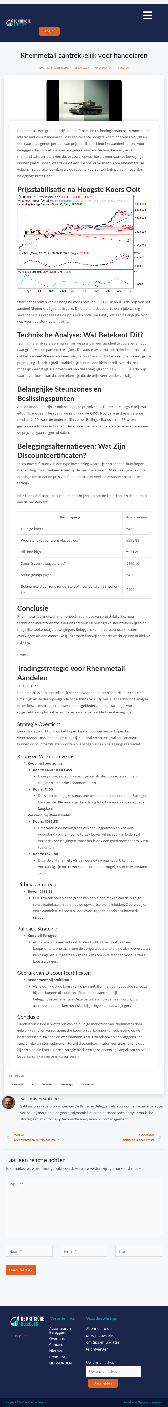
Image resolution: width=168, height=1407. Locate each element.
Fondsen (123, 67)
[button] (18, 1084)
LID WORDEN (60, 1363)
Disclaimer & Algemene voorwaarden (143, 1402)
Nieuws (55, 1351)
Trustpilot (18, 1335)
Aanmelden (103, 1383)
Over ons (57, 1338)
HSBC (31, 654)
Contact (55, 1345)
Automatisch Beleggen (60, 1330)
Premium (57, 1357)
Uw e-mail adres (100, 1362)
